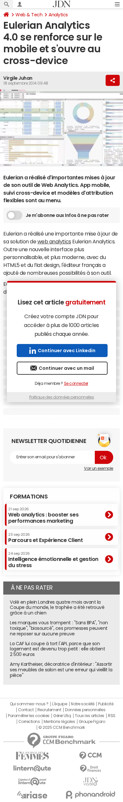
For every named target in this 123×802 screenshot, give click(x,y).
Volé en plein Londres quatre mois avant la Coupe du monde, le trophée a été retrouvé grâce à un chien (57, 607)
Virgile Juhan (17, 78)
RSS (111, 716)
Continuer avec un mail (66, 368)
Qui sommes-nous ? (29, 704)
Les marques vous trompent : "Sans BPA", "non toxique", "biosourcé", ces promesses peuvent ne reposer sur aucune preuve (59, 628)
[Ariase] (32, 794)
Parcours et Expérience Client (45, 538)
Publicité (105, 704)
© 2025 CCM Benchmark (61, 727)
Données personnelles (85, 710)
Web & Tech (28, 14)
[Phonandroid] (91, 795)
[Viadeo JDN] (91, 781)
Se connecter (76, 383)
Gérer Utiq (62, 716)
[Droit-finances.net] (91, 769)
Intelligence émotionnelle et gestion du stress (53, 560)
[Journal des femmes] (32, 756)
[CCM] (91, 756)
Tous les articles (89, 716)
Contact (26, 710)
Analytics (58, 14)
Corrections (29, 722)
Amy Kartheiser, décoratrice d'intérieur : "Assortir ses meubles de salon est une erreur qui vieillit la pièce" (61, 670)
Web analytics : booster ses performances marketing (43, 515)
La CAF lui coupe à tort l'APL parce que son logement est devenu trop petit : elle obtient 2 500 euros (57, 649)
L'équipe (59, 704)
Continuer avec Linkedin (66, 350)
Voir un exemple (98, 468)
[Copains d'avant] (32, 781)
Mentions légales (59, 722)
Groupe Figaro (92, 722)
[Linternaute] (32, 768)
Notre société (82, 704)
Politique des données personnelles (61, 397)
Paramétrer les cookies (28, 716)
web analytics (54, 241)
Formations (29, 496)
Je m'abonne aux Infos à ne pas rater (67, 215)
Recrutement (49, 710)
